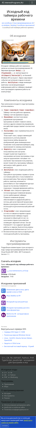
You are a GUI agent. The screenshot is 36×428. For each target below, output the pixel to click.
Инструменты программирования (18, 242)
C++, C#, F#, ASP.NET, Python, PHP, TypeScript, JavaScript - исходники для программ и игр (18, 360)
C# (5, 375)
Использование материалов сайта (17, 405)
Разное (7, 398)
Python (13, 375)
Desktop (13, 25)
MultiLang (14, 377)
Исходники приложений (25, 25)
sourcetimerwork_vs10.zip (18, 271)
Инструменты (9, 396)
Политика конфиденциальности (16, 410)
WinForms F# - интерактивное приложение (18, 315)
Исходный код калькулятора (17, 302)
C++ (5, 373)
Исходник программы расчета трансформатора (18, 309)
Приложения (9, 384)
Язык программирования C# (23, 23)
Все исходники (7, 23)
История (7, 393)
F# (11, 373)
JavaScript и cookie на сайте (14, 407)
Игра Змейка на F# (13, 296)
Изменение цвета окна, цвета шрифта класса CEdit (18, 291)
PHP (5, 377)
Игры (6, 386)
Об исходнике (18, 35)
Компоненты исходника (18, 100)
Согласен (5, 425)
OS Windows (6, 25)
